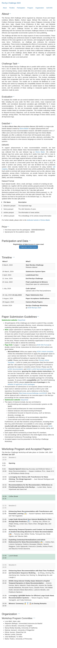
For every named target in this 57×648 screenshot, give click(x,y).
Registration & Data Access (28, 247)
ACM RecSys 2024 (34, 308)
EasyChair (21, 320)
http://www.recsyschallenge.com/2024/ (32, 393)
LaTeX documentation (15, 369)
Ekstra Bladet (24, 128)
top (10, 13)
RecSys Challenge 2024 (11, 3)
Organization (39, 8)
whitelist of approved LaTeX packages (21, 384)
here (50, 426)
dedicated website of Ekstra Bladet (38, 220)
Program (30, 8)
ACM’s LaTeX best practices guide (39, 369)
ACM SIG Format (43, 345)
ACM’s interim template (45, 351)
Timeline (12, 8)
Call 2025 (49, 8)
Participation (21, 8)
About (5, 8)
